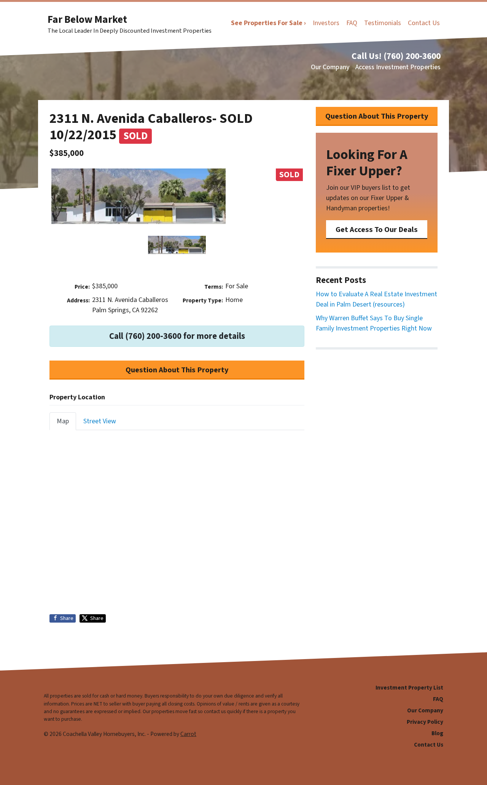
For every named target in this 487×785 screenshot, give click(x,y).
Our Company (330, 67)
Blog (437, 733)
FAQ (351, 23)
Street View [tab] (99, 421)
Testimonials (382, 23)
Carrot (188, 734)
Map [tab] (63, 421)
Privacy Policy (425, 722)
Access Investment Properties (398, 67)
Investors (326, 23)
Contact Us (424, 23)
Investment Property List (409, 687)
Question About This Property (177, 369)
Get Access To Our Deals (377, 229)
